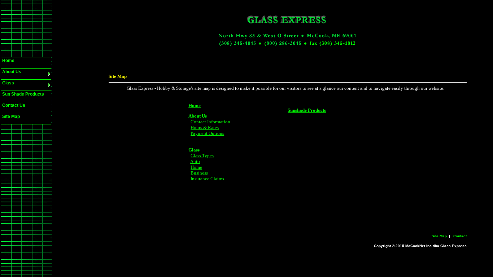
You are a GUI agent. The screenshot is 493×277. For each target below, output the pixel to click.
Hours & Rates (205, 127)
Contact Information (210, 121)
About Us (197, 116)
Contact (460, 236)
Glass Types (202, 155)
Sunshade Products (307, 110)
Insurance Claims (207, 178)
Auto (195, 161)
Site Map (439, 236)
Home (196, 167)
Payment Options (207, 133)
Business (199, 173)
